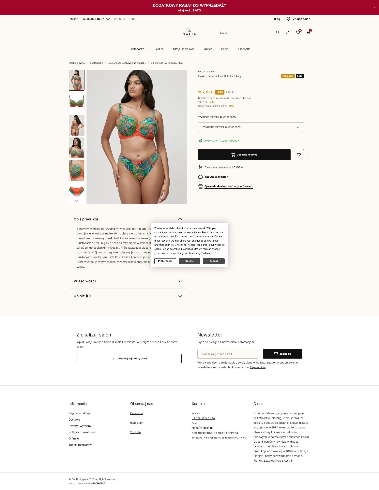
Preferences (165, 261)
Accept (214, 261)
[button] (374, 7)
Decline (189, 261)
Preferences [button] (208, 253)
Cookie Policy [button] (194, 248)
